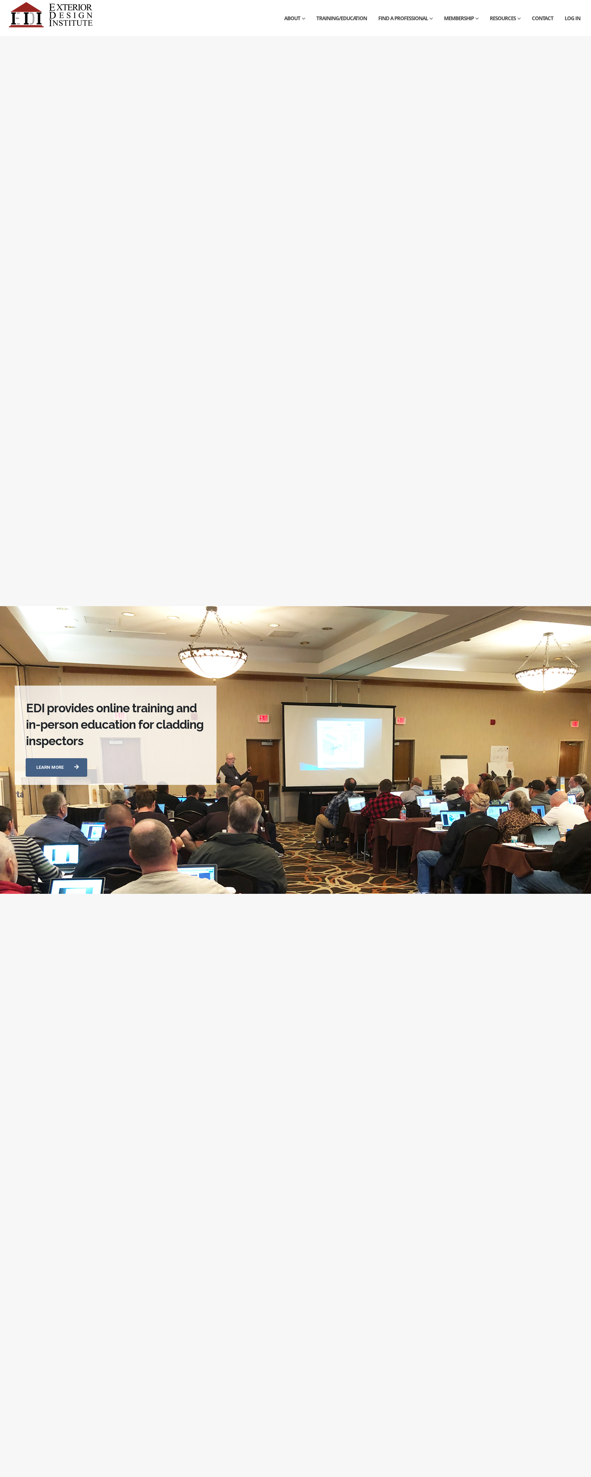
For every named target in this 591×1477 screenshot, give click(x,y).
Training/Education (341, 18)
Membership (459, 18)
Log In (572, 18)
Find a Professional (403, 18)
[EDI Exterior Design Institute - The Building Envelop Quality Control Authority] (51, 18)
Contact (542, 18)
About (292, 18)
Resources (503, 18)
